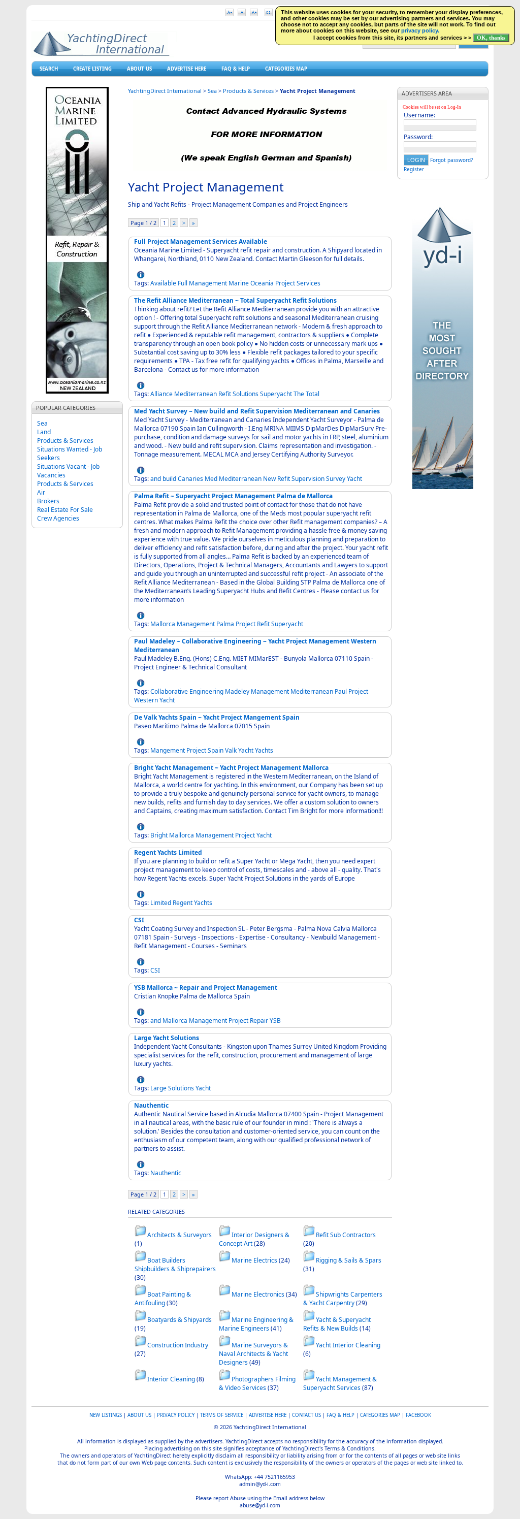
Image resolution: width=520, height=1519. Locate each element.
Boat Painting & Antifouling (163, 1298)
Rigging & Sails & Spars (348, 1260)
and (155, 478)
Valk (231, 750)
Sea (42, 423)
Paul (341, 691)
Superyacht (276, 394)
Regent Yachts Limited (168, 852)
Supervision (307, 478)
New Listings (105, 1415)
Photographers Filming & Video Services (257, 1383)
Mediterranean (195, 394)
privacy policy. (420, 30)
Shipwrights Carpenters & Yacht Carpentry (342, 1298)
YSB (275, 1020)
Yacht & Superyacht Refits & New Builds (337, 1324)
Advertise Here (186, 69)
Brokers (48, 501)
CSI (139, 920)
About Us (139, 69)
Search (49, 69)
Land (44, 432)
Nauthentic (151, 1105)
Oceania (262, 283)
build (169, 478)
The (299, 394)
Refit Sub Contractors (346, 1235)
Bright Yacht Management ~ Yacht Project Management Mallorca (231, 767)
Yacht (354, 478)
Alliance (161, 394)
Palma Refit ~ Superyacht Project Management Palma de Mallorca (233, 496)
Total (312, 394)
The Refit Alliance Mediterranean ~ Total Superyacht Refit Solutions (235, 300)
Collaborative (169, 691)
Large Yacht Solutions (166, 1037)
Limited (160, 902)
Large (158, 1088)
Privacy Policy (175, 1415)
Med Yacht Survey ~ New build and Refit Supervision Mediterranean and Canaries (257, 411)
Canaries (190, 478)
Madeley (237, 691)
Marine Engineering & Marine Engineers (256, 1324)
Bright (159, 835)
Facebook (418, 1415)
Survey (335, 478)
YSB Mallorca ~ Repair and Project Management (205, 987)
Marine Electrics (254, 1260)
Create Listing (92, 69)
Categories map (286, 69)
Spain (215, 750)
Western (146, 700)
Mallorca (162, 624)
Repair (259, 1020)
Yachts (264, 750)
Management (208, 283)
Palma (225, 624)
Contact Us (306, 1415)
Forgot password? (451, 160)
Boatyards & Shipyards (179, 1319)
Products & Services (65, 440)
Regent (182, 902)
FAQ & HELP (235, 69)
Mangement (167, 750)
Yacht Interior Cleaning (348, 1345)
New (269, 478)
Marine (239, 283)
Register (414, 169)
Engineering (206, 691)
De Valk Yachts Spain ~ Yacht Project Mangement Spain (217, 717)
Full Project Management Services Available (200, 241)
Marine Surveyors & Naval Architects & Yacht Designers (253, 1354)
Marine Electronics (258, 1294)
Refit (224, 394)
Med (211, 478)
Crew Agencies (58, 518)
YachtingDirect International (165, 90)
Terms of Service (221, 1415)
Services (308, 283)
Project (285, 283)
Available (163, 283)
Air (41, 492)
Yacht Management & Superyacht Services (340, 1383)
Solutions (245, 394)
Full (182, 283)
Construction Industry (177, 1345)
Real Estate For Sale (65, 509)
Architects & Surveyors (179, 1235)
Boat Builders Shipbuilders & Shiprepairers (175, 1264)
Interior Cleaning (171, 1379)
